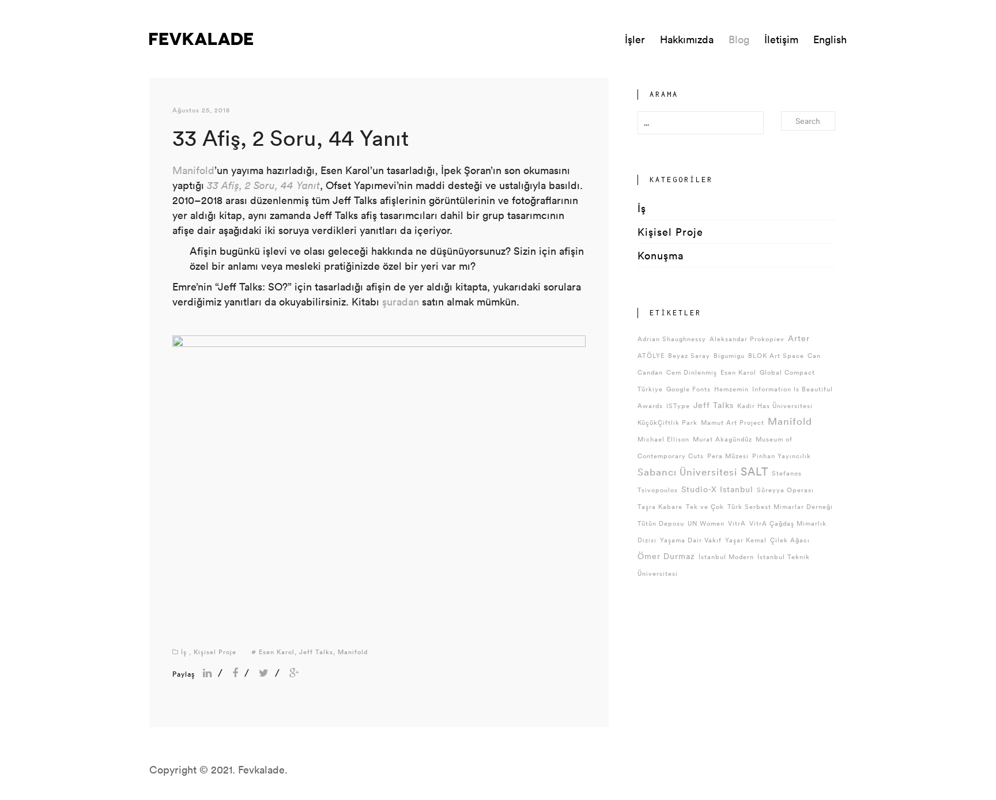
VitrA (737, 523)
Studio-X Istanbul (717, 489)
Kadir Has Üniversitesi (775, 405)
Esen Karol (277, 651)
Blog (739, 39)
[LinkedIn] (207, 673)
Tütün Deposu (660, 523)
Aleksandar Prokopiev (747, 339)
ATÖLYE (651, 355)
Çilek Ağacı (790, 540)
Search (807, 120)
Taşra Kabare (659, 506)
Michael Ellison (663, 439)
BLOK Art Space (776, 355)
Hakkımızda (687, 39)
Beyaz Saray (689, 355)
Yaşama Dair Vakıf (691, 540)
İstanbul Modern (726, 556)
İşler (635, 39)
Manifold (193, 170)
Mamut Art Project (732, 422)
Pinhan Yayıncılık (781, 456)
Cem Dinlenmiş (691, 372)
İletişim (781, 39)
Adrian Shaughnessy (671, 339)
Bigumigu (729, 355)
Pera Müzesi (728, 456)
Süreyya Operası (785, 490)
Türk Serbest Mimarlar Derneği (780, 506)
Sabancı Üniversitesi (687, 471)
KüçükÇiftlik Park (667, 422)
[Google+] (294, 673)
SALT (754, 470)
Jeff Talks (316, 651)
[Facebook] (235, 673)
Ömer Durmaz (666, 555)
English (830, 39)
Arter (799, 338)
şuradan (400, 301)
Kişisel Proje (215, 651)
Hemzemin (731, 389)
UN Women (706, 523)
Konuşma (660, 255)
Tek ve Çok (705, 506)
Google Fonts (688, 389)
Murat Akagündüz (722, 439)
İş (184, 651)
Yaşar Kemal (746, 540)
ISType (678, 405)
